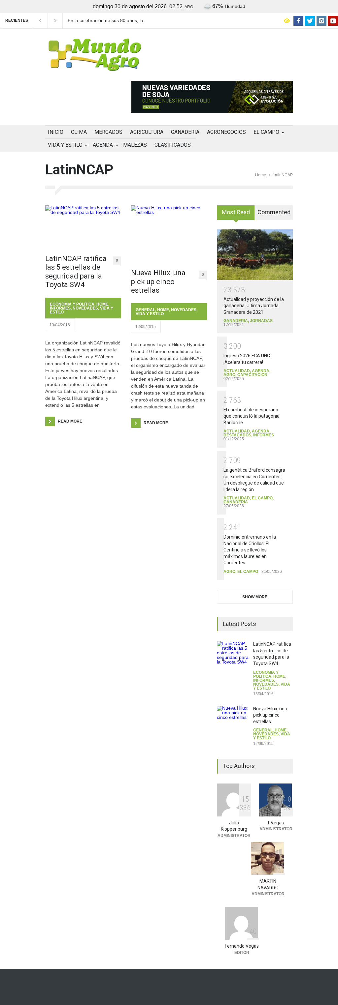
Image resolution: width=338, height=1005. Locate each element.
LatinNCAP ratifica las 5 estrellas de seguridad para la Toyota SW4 (76, 271)
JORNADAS (261, 320)
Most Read (236, 212)
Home (260, 175)
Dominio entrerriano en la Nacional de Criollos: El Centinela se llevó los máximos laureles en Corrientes (249, 549)
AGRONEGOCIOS (226, 132)
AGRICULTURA (146, 132)
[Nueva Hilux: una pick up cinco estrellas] (169, 233)
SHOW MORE (254, 597)
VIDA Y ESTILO (65, 145)
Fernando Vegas (242, 946)
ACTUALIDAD (236, 371)
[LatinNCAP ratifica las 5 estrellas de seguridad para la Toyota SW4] (83, 226)
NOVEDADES (85, 308)
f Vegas (276, 822)
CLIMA (79, 132)
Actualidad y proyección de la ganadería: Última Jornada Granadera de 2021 (253, 306)
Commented (273, 212)
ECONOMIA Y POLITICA (72, 304)
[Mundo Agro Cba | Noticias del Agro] (94, 65)
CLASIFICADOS (172, 145)
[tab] (236, 214)
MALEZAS (135, 145)
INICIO (55, 132)
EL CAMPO (266, 132)
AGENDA (103, 145)
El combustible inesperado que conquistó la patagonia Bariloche (251, 416)
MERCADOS (108, 132)
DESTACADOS (237, 435)
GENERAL (145, 310)
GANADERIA (185, 132)
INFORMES (60, 308)
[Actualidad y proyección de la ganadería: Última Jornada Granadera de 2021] (255, 254)
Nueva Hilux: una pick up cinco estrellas (158, 281)
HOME (102, 304)
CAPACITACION (252, 374)
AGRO (229, 374)
